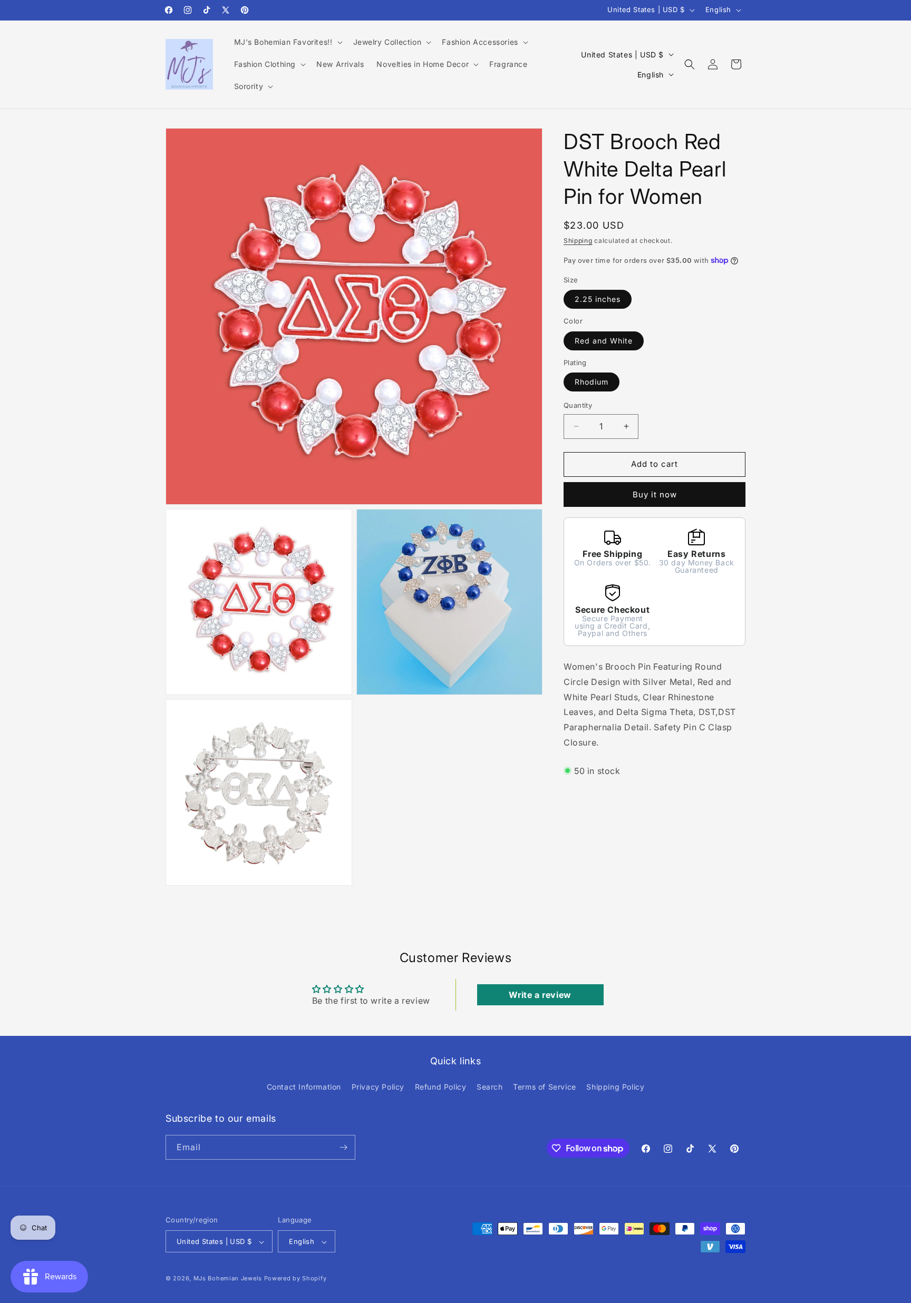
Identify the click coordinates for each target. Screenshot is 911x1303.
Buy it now (655, 494)
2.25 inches (598, 299)
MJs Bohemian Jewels (227, 1278)
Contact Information (304, 1087)
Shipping (578, 240)
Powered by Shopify (295, 1278)
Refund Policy (441, 1087)
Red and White (604, 340)
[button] (287, 42)
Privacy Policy (378, 1087)
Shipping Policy (615, 1087)
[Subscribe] (343, 1147)
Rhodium (591, 381)
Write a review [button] (540, 995)
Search (490, 1087)
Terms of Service (544, 1087)
